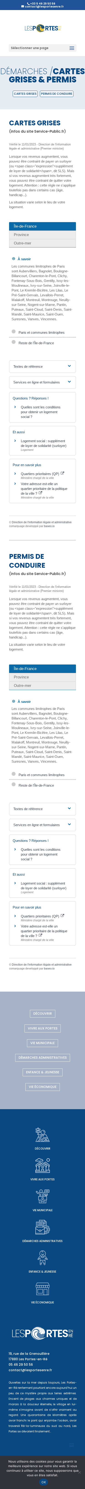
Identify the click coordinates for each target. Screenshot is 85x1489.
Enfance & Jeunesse (42, 1072)
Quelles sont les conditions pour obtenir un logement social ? (41, 412)
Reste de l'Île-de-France (35, 343)
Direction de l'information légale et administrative (42, 522)
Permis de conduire (56, 94)
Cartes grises (25, 94)
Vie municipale (42, 1043)
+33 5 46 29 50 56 (42, 3)
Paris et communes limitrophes (41, 332)
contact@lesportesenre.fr (30, 1370)
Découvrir (42, 1013)
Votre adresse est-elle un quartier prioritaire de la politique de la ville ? (44, 488)
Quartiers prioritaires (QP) (40, 474)
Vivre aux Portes (42, 1028)
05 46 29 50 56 (21, 1364)
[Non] (79, 1472)
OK (43, 1482)
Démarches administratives (43, 1057)
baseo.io (49, 526)
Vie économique (42, 1087)
